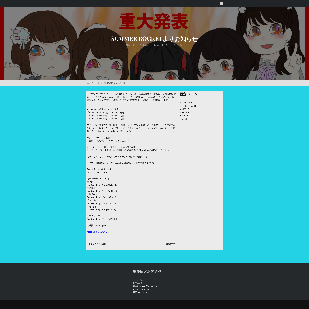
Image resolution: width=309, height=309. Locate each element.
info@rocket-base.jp (142, 289)
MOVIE (185, 109)
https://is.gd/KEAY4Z (97, 231)
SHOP (184, 118)
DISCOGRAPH (189, 106)
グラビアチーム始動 (97, 243)
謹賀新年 (170, 243)
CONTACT (187, 102)
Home (88, 83)
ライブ (96, 83)
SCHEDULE (187, 115)
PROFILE (186, 112)
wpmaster (149, 45)
